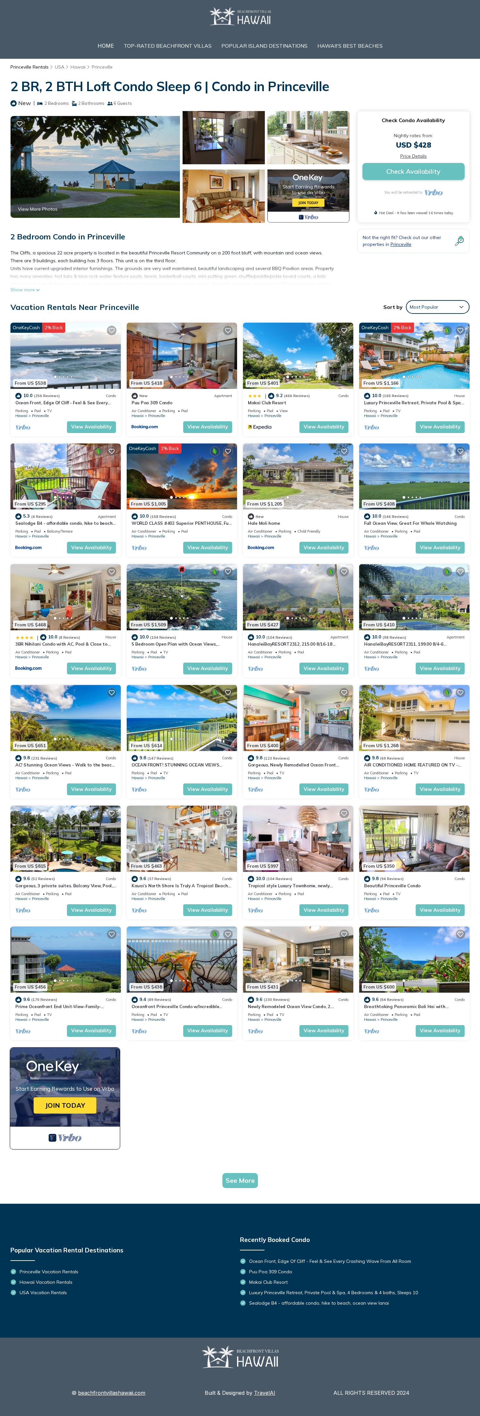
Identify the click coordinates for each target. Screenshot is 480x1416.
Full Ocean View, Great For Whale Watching (410, 523)
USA (59, 67)
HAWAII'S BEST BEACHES (350, 45)
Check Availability (413, 171)
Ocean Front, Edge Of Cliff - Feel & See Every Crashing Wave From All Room (330, 1261)
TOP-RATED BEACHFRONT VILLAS (168, 45)
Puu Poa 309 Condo (152, 402)
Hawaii (78, 67)
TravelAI (264, 1393)
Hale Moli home (264, 523)
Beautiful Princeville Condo (392, 885)
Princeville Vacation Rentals (49, 1272)
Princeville (102, 67)
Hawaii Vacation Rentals (46, 1282)
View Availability (91, 427)
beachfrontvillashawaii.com (111, 1393)
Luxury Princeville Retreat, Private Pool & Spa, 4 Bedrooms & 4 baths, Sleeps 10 (333, 1292)
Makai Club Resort (267, 402)
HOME (106, 45)
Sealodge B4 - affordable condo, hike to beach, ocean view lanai (319, 1303)
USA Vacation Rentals (43, 1292)
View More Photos (37, 209)
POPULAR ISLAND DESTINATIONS (264, 45)
